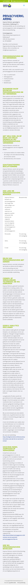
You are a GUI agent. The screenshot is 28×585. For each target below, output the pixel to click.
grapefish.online (12, 582)
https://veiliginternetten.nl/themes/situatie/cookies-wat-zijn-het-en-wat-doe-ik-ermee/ (14, 439)
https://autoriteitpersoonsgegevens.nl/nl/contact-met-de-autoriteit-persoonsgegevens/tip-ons (14, 537)
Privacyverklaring (21, 582)
